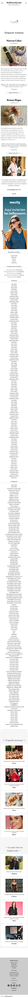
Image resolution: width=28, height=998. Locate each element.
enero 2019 (14, 430)
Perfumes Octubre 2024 (14, 643)
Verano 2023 (14, 715)
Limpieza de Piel (14, 553)
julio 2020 (14, 400)
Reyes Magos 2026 (14, 691)
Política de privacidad (14, 974)
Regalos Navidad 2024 (14, 680)
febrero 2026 (14, 293)
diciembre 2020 (14, 393)
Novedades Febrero (14, 580)
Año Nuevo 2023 (14, 492)
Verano (14, 261)
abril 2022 (14, 367)
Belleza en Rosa (14, 499)
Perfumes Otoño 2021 (14, 645)
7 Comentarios (14, 149)
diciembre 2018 (14, 432)
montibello (23, 84)
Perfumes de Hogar (14, 640)
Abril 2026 (14, 486)
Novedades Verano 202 (14, 599)
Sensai (13, 85)
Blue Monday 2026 (14, 501)
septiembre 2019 (14, 418)
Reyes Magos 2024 (14, 689)
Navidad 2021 (14, 560)
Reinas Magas (14, 100)
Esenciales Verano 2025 (14, 538)
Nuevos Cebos (14, 41)
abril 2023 (14, 347)
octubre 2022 (14, 358)
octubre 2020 (14, 397)
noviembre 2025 (14, 298)
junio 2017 (14, 460)
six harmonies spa (23, 146)
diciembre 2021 (14, 374)
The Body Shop (11, 86)
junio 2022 (14, 363)
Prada (10, 85)
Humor (14, 259)
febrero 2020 (14, 409)
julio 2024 (14, 323)
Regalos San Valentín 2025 (14, 687)
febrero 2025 (14, 312)
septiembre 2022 (14, 360)
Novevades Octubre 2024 (14, 603)
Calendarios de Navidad (14, 502)
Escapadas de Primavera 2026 (14, 534)
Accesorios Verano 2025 (14, 488)
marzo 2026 (14, 291)
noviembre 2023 (14, 337)
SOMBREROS (14, 705)
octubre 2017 (14, 455)
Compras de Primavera (14, 508)
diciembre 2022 (14, 354)
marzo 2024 (14, 330)
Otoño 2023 (14, 629)
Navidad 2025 (14, 564)
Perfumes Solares (14, 650)
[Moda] (14, 781)
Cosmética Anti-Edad (14, 509)
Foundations (14, 545)
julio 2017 (14, 458)
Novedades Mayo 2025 (14, 585)
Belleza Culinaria (14, 497)
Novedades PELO (14, 592)
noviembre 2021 (14, 375)
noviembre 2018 (14, 433)
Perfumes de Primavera (14, 641)
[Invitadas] (14, 939)
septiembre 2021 (14, 379)
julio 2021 (14, 381)
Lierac (19, 84)
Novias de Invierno (14, 611)
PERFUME (14, 634)
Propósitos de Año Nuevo (14, 673)
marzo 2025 (14, 310)
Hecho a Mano (14, 548)
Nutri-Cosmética (14, 622)
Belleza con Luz (14, 495)
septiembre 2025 (14, 301)
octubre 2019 (14, 416)
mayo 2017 (14, 462)
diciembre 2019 (14, 412)
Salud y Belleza (14, 692)
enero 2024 (14, 333)
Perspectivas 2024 (14, 655)
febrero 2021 (14, 390)
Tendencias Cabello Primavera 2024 (14, 707)
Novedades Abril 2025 (14, 573)
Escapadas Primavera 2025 (14, 536)
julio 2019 (14, 419)
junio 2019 (14, 421)
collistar (7, 84)
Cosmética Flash (14, 511)
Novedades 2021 (14, 567)
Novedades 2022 (14, 569)
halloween (3, 144)
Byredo (3, 84)
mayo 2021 (14, 384)
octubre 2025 (14, 300)
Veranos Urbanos (14, 722)
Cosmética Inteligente (14, 513)
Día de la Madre (14, 522)
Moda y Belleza (14, 555)
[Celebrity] (14, 892)
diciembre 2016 (14, 470)
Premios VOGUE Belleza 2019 (14, 657)
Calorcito (19, 273)
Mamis (19, 277)
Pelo (14, 633)
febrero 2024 (14, 331)
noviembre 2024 (14, 317)
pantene (14, 146)
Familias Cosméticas (14, 541)
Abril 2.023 (14, 485)
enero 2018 (14, 449)
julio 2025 (14, 303)
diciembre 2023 (14, 335)
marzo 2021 (14, 388)
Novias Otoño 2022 (14, 615)
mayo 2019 (14, 423)
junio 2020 (14, 402)
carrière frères (19, 143)
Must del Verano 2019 (14, 557)
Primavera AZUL (14, 670)
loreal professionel (23, 144)
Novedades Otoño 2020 (14, 589)
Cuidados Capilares (14, 518)
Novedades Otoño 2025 (14, 590)
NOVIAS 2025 (14, 610)
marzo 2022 (14, 368)
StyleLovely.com (14, 3)
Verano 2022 (14, 714)
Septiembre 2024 (14, 701)
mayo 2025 (14, 307)
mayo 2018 (14, 442)
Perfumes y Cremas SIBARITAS (14, 654)
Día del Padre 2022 (14, 527)
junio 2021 (14, 382)
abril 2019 (14, 425)
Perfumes (14, 636)
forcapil (10, 84)
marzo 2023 (14, 349)
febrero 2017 (14, 467)
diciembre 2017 (14, 451)
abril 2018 (14, 444)
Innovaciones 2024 (14, 550)
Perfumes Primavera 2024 (14, 647)
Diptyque (24, 143)
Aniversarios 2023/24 (14, 490)
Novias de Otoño (14, 613)
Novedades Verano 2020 (14, 601)
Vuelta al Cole (14, 726)
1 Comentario (14, 89)
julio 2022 (14, 361)
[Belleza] (14, 828)
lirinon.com (12, 144)
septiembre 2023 (14, 340)
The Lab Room (16, 86)
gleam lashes (15, 84)
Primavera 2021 (14, 659)
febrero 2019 (14, 428)
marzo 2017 (14, 465)
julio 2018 (14, 439)
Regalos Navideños (14, 682)
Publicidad (14, 964)
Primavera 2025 (14, 666)
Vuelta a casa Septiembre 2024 (14, 724)
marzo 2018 (14, 446)
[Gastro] (14, 806)
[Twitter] (11, 985)
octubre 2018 (14, 435)
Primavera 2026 (14, 668)
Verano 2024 (14, 717)
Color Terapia (14, 506)
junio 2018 (14, 441)
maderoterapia (4, 146)
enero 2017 (14, 469)
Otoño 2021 (14, 626)
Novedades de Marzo (14, 574)
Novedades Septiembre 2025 (14, 597)
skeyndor (12, 147)
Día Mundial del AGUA (14, 532)
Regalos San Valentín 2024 (14, 685)
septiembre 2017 (14, 456)
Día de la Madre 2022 (14, 523)
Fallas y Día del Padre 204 (14, 539)
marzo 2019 (14, 426)
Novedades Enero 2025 (14, 578)
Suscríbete (14, 990)
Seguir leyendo (13, 92)
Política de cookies (14, 975)
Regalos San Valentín (14, 684)
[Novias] (14, 758)
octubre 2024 (14, 319)
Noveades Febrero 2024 (14, 566)
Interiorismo (14, 552)
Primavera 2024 (14, 664)
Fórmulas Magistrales (14, 543)
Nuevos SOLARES (14, 620)
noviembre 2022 (14, 356)
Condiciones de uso (14, 972)
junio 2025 (14, 305)
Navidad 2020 (14, 559)
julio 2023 (14, 342)
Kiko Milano (8, 144)
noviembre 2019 (14, 414)
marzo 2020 (14, 407)
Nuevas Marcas (14, 619)
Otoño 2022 (14, 627)
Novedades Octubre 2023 (14, 587)
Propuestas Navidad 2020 (14, 675)
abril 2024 (14, 328)
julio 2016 (14, 478)
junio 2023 (14, 344)
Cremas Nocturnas (14, 516)
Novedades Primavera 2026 (14, 596)
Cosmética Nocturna (14, 515)
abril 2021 (14, 386)
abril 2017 (14, 463)
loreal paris (17, 144)
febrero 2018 (14, 448)
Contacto (14, 967)
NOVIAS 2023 (14, 608)
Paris (14, 631)
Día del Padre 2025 (14, 531)
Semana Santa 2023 (14, 700)
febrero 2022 (14, 370)
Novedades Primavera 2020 (14, 594)
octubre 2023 (14, 338)
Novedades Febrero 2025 (14, 582)
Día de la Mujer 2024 (14, 525)
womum (21, 86)
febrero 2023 (14, 351)
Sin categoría (14, 703)
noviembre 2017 (14, 453)
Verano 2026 (14, 721)
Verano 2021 (14, 712)
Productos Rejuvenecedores (14, 671)
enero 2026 (14, 294)
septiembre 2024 (14, 321)
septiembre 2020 (14, 398)
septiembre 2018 (14, 437)
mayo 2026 (14, 287)
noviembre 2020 (14, 395)
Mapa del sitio (14, 966)
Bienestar (14, 257)
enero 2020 (14, 411)
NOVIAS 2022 (14, 606)
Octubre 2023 (14, 624)
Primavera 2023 (14, 663)
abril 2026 (14, 289)
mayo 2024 (14, 326)
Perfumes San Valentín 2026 (14, 648)
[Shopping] (14, 869)
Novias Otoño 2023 (14, 617)
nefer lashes (9, 146)
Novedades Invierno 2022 (14, 583)
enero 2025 (14, 314)
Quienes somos (14, 962)
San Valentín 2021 (14, 694)
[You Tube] (19, 985)
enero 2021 (14, 391)
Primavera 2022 (14, 661)
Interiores (14, 262)
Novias (14, 604)
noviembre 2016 (14, 472)
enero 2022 (14, 372)
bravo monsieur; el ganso (11, 143)
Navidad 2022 (14, 562)
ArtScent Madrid (14, 494)
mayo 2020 (14, 404)
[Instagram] (16, 985)
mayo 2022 (14, 365)
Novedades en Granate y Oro (14, 576)
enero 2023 (14, 353)
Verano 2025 (14, 719)
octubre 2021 (14, 377)
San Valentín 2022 (14, 696)
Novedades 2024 (14, 571)
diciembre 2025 (14, 296)
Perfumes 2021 (14, 638)
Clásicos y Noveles (14, 504)
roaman (17, 146)
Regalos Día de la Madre (14, 677)
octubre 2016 (14, 474)
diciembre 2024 (14, 316)
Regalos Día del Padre (14, 678)
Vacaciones (14, 255)
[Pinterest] (14, 985)
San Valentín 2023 (14, 698)
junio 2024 (14, 324)
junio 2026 (14, 286)
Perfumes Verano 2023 (14, 652)
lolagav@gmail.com (14, 189)
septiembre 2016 (14, 476)
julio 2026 (14, 284)
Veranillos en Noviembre (14, 710)
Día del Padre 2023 (14, 529)
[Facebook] (8, 985)
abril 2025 (14, 309)
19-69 (4, 143)
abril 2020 (14, 405)
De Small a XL (14, 520)
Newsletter (14, 988)
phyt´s (7, 85)
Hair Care (14, 546)
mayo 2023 (14, 345)
